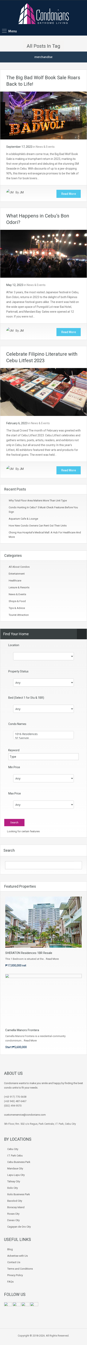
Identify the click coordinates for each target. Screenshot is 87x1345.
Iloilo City (12, 1187)
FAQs (10, 1281)
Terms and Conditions (20, 1268)
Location (13, 645)
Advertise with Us (17, 1255)
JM (22, 192)
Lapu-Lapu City (16, 1174)
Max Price (14, 793)
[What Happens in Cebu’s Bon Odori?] (43, 253)
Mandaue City (15, 1168)
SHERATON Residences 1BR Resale (28, 953)
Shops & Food (17, 601)
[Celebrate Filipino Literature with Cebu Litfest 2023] (43, 391)
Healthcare (15, 580)
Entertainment (17, 573)
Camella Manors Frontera (22, 1030)
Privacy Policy (15, 1275)
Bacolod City (14, 1200)
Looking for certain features (23, 831)
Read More (68, 193)
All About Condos (19, 566)
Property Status (18, 671)
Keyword (13, 750)
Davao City (13, 1220)
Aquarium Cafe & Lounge (23, 518)
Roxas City (13, 1213)
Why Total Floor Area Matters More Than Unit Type (38, 500)
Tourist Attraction (19, 614)
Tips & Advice (17, 608)
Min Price (14, 767)
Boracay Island (15, 1207)
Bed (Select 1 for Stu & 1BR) (26, 697)
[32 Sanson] (43, 738)
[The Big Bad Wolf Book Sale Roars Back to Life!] (43, 115)
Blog (10, 1249)
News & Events (45, 146)
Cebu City (12, 1149)
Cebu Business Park (18, 1162)
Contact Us (13, 1262)
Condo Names (17, 724)
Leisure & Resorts (19, 587)
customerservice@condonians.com (25, 1114)
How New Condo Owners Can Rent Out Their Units (38, 525)
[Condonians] (43, 14)
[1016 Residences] (43, 734)
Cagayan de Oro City (19, 1226)
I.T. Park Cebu (15, 1155)
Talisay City (13, 1181)
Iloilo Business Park (18, 1194)
